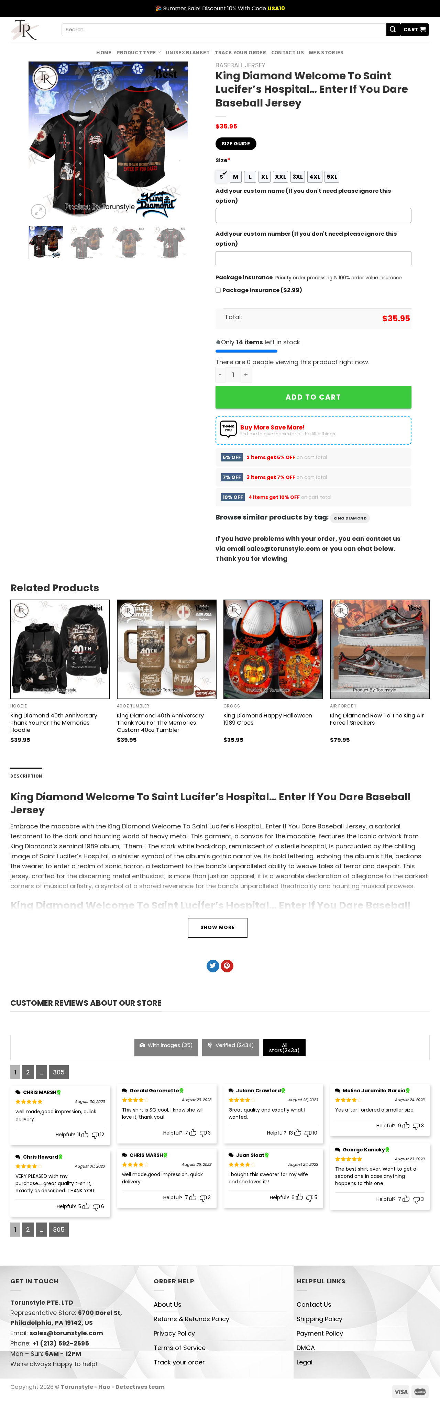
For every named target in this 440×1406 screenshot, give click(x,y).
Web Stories (326, 52)
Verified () (234, 1045)
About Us (168, 1304)
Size (223, 160)
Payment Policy (320, 1333)
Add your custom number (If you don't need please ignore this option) (306, 239)
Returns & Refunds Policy (191, 1319)
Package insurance (244, 277)
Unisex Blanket (188, 52)
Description (26, 776)
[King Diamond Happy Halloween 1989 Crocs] (273, 649)
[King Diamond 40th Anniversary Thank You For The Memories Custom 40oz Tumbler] (167, 649)
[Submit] (392, 29)
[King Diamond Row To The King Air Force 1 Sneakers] (380, 649)
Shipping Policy (319, 1319)
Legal (304, 1362)
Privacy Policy (174, 1333)
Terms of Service (180, 1347)
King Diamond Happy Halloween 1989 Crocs (267, 719)
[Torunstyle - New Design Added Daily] (30, 30)
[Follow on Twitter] (213, 966)
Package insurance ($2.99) (262, 290)
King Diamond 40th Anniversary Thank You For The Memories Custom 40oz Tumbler (160, 723)
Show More (217, 927)
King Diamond (350, 518)
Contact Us (287, 52)
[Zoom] (38, 211)
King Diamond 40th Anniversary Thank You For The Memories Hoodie (53, 723)
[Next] (176, 141)
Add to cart (313, 397)
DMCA (306, 1347)
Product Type (136, 52)
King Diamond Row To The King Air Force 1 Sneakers (377, 719)
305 (59, 1072)
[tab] (26, 776)
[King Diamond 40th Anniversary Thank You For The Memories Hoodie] (60, 649)
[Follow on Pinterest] (227, 966)
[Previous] (40, 141)
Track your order (240, 52)
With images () (169, 1045)
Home (103, 52)
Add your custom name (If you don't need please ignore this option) (303, 196)
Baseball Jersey (240, 65)
